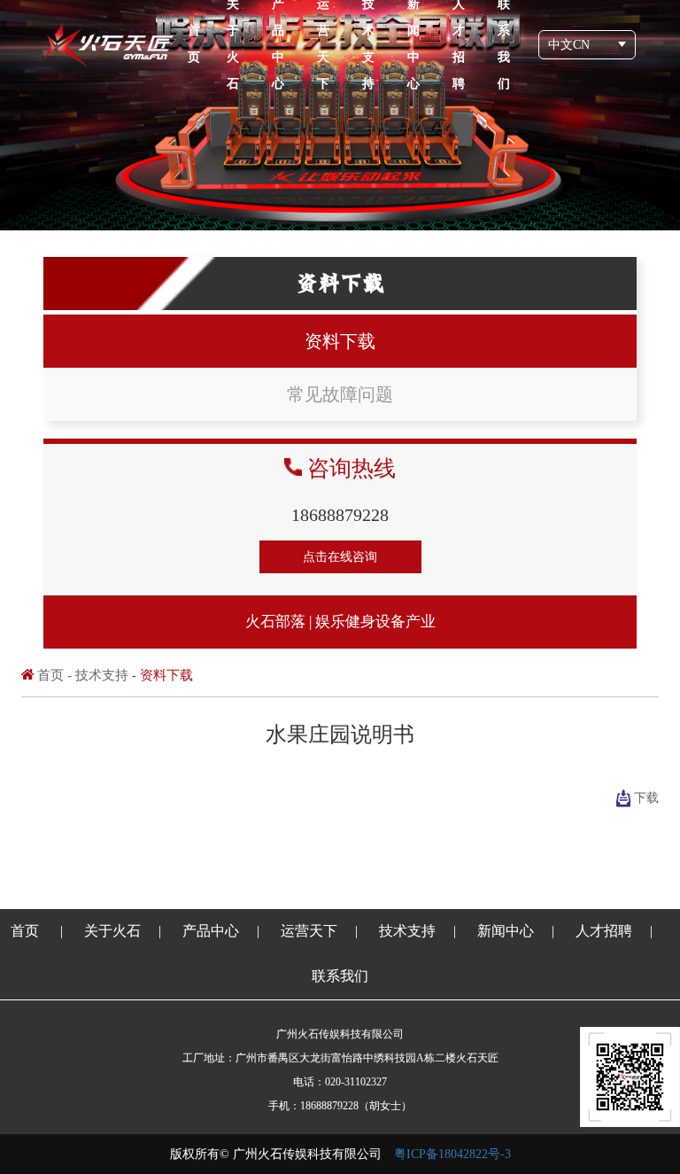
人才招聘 (604, 930)
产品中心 (210, 930)
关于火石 (112, 930)
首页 (194, 44)
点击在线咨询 (340, 557)
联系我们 (340, 976)
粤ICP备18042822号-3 (452, 1154)
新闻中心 (505, 930)
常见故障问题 (340, 394)
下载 (646, 798)
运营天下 (309, 930)
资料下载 (340, 341)
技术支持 (101, 675)
